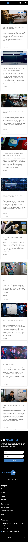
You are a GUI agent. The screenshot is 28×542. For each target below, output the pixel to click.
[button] (20, 2)
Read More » (5, 43)
